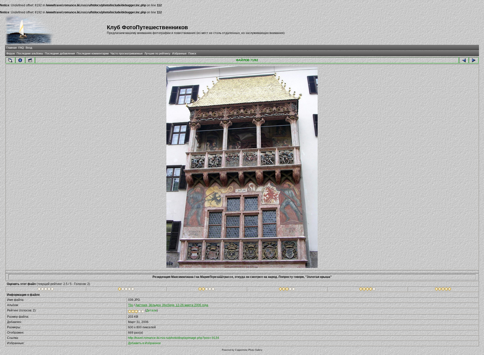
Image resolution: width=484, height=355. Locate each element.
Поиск (192, 53)
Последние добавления (60, 53)
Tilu (130, 305)
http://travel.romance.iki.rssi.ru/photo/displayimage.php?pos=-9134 (173, 338)
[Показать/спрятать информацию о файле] (20, 60)
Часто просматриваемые (126, 53)
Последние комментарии (93, 53)
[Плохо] (126, 290)
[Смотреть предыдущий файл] (463, 60)
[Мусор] (46, 290)
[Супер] (443, 290)
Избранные (179, 53)
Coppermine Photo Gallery (248, 350)
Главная (11, 47)
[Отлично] (367, 290)
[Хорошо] (287, 290)
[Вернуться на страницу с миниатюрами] (10, 60)
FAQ (21, 47)
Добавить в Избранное (144, 343)
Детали (151, 310)
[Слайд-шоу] (30, 60)
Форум (10, 53)
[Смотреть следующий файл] (473, 60)
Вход (29, 47)
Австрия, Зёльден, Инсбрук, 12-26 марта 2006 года (171, 305)
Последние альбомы (30, 53)
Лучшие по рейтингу (157, 53)
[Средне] (206, 290)
